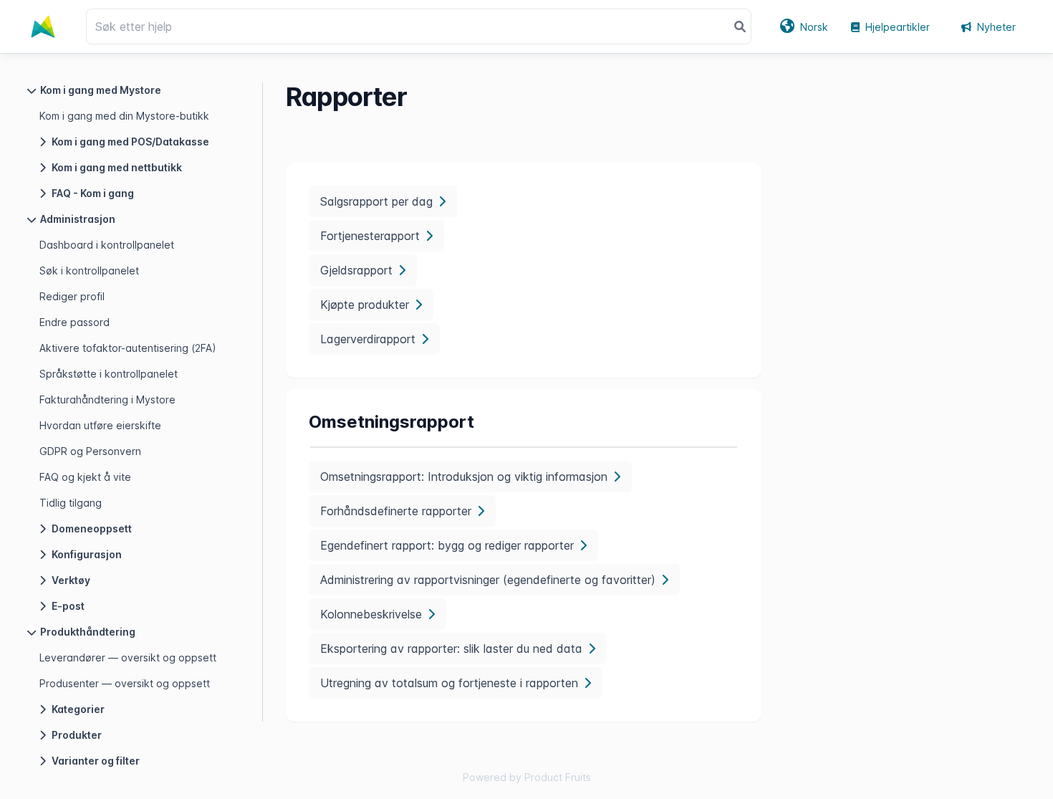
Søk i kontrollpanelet (89, 270)
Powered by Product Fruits (527, 777)
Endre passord (74, 322)
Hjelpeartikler (897, 27)
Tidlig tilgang (70, 503)
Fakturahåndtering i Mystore (107, 399)
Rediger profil (72, 296)
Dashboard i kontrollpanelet (106, 245)
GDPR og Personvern (90, 451)
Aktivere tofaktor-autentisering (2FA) (127, 348)
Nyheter (996, 27)
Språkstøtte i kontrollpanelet (108, 374)
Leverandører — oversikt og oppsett (127, 657)
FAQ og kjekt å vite (85, 477)
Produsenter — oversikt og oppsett (124, 683)
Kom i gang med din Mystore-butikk (124, 116)
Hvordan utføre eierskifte (100, 425)
